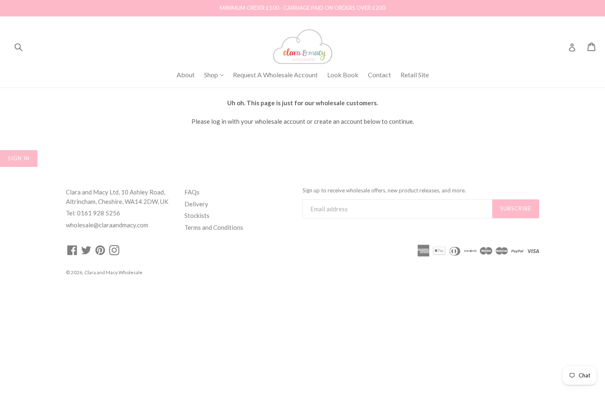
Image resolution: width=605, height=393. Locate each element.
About (186, 75)
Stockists (196, 215)
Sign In (19, 158)
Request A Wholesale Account (275, 75)
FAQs (192, 192)
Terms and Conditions (213, 227)
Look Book (342, 75)
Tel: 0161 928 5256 (93, 213)
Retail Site (414, 75)
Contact (379, 75)
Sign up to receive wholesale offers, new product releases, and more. (384, 190)
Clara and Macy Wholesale (113, 272)
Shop (216, 74)
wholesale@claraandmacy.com (107, 225)
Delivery (196, 204)
